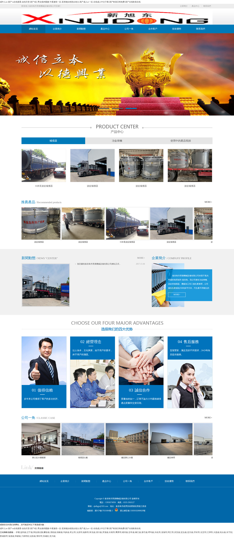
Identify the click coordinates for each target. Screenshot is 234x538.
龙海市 (164, 532)
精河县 (125, 532)
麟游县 (47, 532)
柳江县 (138, 532)
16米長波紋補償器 (44, 186)
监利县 (23, 532)
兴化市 (157, 532)
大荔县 (216, 532)
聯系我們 (207, 6)
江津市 (210, 532)
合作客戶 (152, 29)
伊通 (18, 532)
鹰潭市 (118, 532)
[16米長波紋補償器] (43, 181)
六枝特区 (25, 536)
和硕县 (18, 536)
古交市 (203, 532)
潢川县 (99, 532)
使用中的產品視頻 (180, 140)
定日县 (190, 532)
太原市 (79, 532)
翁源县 (11, 536)
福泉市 (86, 532)
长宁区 (229, 532)
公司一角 (128, 29)
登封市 (39, 536)
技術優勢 (176, 29)
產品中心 (195, 6)
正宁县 (30, 532)
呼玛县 (151, 532)
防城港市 (4, 536)
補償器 (53, 140)
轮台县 (223, 532)
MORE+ (208, 202)
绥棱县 (60, 532)
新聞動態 (81, 29)
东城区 (46, 536)
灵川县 (52, 536)
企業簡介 (184, 6)
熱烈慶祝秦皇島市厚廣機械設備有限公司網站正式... (99, 264)
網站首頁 (33, 29)
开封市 (197, 532)
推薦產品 (28, 202)
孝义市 (73, 532)
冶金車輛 (117, 140)
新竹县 (144, 532)
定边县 (184, 532)
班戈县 (92, 532)
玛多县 (66, 532)
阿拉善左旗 (38, 532)
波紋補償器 (92, 186)
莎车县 (131, 532)
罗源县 (105, 532)
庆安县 (177, 532)
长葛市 (112, 532)
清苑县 (53, 532)
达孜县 (33, 536)
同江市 (171, 532)
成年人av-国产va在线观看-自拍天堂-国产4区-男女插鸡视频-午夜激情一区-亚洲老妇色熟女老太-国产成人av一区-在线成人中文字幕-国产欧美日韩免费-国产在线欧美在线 (70, 2)
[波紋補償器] (92, 181)
